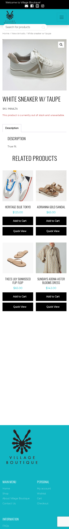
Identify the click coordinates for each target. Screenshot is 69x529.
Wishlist (41, 493)
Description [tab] (12, 128)
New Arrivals (18, 33)
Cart (39, 498)
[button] (61, 45)
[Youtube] (37, 6)
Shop (6, 493)
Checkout (42, 503)
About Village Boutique (16, 498)
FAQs (6, 525)
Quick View (19, 231)
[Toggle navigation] (61, 17)
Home (6, 33)
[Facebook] (32, 6)
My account (44, 488)
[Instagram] (42, 6)
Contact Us (9, 503)
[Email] (26, 6)
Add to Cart (19, 220)
